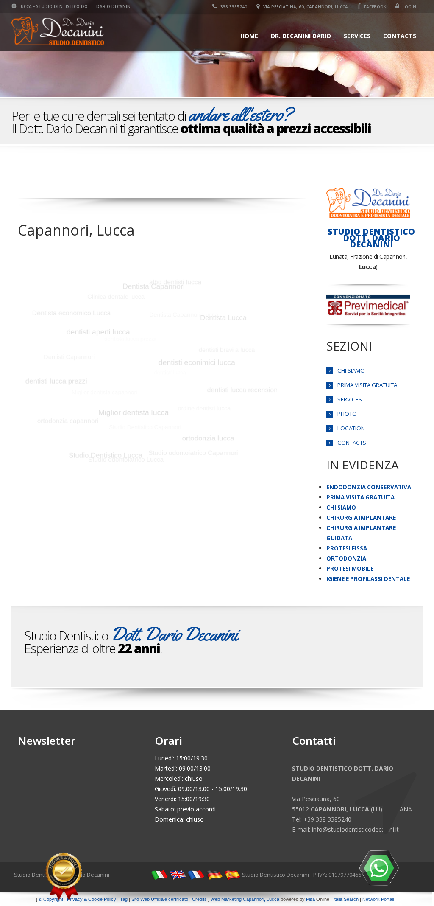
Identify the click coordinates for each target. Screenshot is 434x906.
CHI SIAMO (351, 370)
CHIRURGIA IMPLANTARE (361, 518)
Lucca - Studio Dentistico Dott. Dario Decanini (75, 6)
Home (249, 36)
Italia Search (346, 899)
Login (408, 7)
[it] (159, 874)
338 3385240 (233, 7)
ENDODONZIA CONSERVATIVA (368, 487)
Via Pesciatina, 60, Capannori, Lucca (305, 7)
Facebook (374, 7)
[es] (232, 874)
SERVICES (349, 399)
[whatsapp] (379, 868)
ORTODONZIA (346, 558)
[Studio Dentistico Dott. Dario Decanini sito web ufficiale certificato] (63, 876)
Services (357, 36)
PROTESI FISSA (346, 548)
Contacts (399, 36)
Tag (124, 899)
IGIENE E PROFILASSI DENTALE (368, 579)
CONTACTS (351, 442)
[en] (177, 874)
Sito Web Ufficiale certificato (159, 899)
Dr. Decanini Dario (301, 36)
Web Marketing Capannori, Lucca (245, 899)
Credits (199, 899)
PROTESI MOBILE (349, 568)
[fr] (195, 874)
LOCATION (351, 428)
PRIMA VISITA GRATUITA (367, 385)
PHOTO (347, 414)
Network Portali (378, 899)
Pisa (310, 899)
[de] (214, 874)
